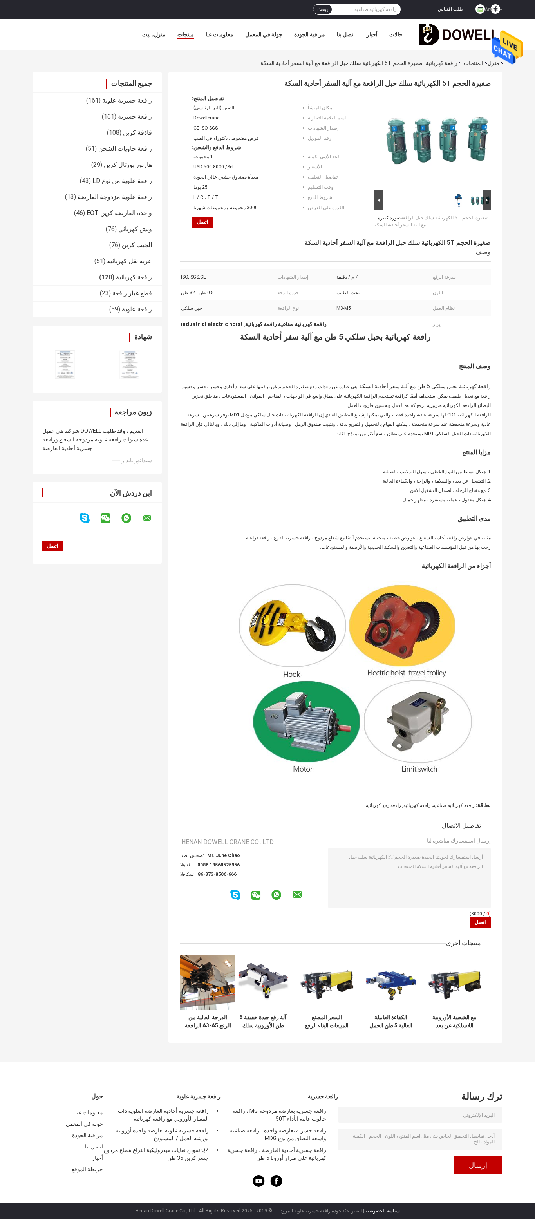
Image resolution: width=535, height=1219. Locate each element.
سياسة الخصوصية (382, 1211)
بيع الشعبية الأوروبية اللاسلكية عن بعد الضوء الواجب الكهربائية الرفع (454, 1021)
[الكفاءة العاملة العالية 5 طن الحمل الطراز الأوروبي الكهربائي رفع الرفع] (390, 982)
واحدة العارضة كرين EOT (119, 213)
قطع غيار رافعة (132, 293)
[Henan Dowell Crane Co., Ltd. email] (152, 518)
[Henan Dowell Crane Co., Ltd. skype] (89, 518)
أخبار (372, 34)
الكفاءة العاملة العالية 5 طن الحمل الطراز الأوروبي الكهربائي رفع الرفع (390, 1021)
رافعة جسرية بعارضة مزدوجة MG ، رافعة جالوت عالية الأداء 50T (279, 1115)
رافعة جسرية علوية (127, 100)
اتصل (202, 222)
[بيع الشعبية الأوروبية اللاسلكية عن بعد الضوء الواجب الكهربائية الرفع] (454, 982)
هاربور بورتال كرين (128, 164)
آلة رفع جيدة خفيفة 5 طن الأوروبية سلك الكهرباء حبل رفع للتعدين (263, 1021)
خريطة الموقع (87, 1169)
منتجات (185, 34)
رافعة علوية (137, 309)
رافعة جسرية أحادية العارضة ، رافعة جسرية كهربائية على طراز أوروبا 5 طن (276, 1154)
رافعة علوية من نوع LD (122, 180)
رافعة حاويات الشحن (125, 148)
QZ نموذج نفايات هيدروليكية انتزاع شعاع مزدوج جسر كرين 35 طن (156, 1154)
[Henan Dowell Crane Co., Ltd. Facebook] (276, 1185)
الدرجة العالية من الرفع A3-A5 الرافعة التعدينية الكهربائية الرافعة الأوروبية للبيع (207, 1021)
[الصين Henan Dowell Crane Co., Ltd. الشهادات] (65, 364)
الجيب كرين (137, 245)
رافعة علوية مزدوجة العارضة (115, 197)
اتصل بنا (346, 34)
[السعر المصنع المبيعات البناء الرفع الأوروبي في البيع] (326, 982)
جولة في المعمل (263, 34)
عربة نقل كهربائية (129, 261)
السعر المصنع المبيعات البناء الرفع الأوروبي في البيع (327, 1021)
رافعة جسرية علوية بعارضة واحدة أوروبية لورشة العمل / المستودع (162, 1134)
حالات (396, 34)
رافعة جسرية (135, 116)
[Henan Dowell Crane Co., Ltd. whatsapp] (131, 518)
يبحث (322, 9)
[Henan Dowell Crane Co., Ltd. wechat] (110, 518)
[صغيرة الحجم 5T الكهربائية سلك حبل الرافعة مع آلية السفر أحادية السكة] (436, 141)
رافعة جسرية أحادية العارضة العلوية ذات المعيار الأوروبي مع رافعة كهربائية (163, 1115)
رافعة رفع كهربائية (383, 805)
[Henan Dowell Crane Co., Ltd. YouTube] (259, 1185)
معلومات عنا (219, 34)
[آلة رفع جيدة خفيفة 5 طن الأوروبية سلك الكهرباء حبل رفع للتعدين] (263, 982)
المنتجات (473, 63)
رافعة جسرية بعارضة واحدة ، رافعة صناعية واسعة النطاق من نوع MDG (278, 1134)
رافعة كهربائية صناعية (454, 805)
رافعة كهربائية (441, 63)
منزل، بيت (154, 34)
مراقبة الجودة (309, 34)
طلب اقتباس (450, 9)
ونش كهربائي (135, 229)
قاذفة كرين (137, 132)
